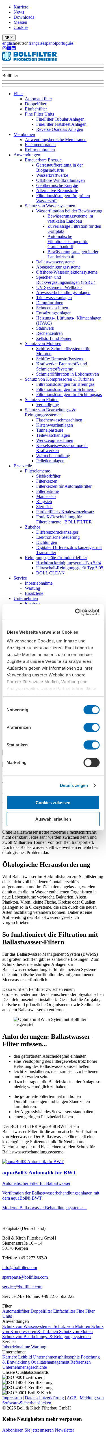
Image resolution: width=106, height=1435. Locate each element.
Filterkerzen (46, 481)
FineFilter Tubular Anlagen (60, 119)
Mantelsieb (46, 496)
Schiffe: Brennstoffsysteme (60, 358)
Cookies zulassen (53, 802)
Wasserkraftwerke (52, 175)
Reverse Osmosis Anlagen (59, 129)
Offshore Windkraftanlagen (60, 180)
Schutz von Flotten (42, 399)
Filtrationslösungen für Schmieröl (66, 389)
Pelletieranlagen (50, 460)
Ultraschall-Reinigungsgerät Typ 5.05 (69, 567)
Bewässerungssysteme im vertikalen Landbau (70, 218)
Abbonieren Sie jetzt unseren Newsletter (38, 1430)
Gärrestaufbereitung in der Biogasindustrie (59, 168)
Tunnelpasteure (49, 430)
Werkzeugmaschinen (54, 440)
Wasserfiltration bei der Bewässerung (69, 210)
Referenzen (80, 1362)
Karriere (21, 7)
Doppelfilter (35, 103)
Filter (18, 93)
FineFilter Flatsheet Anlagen (61, 124)
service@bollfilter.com (22, 1286)
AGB (72, 1397)
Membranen (24, 134)
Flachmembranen (40, 144)
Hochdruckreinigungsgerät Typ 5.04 (68, 562)
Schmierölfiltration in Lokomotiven (67, 374)
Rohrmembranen (40, 149)
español (49, 43)
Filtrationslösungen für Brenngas (65, 384)
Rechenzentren (49, 333)
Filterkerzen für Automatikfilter (64, 486)
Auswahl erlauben (53, 819)
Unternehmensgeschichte (24, 1367)
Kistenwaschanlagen (54, 425)
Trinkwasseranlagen (54, 297)
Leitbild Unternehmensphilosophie (49, 1357)
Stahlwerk (45, 328)
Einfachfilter (36, 109)
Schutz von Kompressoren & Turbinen (59, 379)
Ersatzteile (23, 465)
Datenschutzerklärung (44, 1397)
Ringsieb (44, 501)
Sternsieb (44, 506)
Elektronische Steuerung (58, 537)
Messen (20, 22)
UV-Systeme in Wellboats (59, 287)
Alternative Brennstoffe (57, 190)
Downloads (24, 17)
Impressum (12, 1397)
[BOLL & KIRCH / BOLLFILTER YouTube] (9, 48)
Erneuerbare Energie (43, 159)
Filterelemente (37, 471)
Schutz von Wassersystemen (50, 205)
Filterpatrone (47, 491)
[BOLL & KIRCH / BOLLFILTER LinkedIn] (13, 48)
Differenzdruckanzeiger (57, 532)
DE (7, 38)
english (8, 43)
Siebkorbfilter (48, 476)
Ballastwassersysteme (55, 261)
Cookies (21, 27)
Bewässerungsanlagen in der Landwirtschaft (72, 254)
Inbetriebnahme (39, 583)
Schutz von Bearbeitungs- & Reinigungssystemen (50, 412)
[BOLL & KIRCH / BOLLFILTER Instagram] (4, 48)
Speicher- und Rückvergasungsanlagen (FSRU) (65, 280)
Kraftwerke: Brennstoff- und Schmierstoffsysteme (61, 366)
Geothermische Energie (57, 185)
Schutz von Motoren (43, 343)
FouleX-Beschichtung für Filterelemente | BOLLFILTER (64, 519)
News (19, 12)
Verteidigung (47, 404)
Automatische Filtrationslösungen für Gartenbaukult (67, 241)
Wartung (32, 588)
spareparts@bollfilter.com (25, 1277)
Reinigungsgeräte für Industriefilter (56, 557)
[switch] (91, 727)
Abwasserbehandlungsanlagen (63, 292)
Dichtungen (46, 542)
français (35, 43)
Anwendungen (27, 154)
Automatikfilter (38, 98)
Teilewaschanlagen (53, 435)
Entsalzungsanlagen (54, 312)
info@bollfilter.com (19, 1267)
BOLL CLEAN (50, 572)
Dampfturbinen (49, 302)
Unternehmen (26, 598)
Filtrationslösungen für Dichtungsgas (69, 394)
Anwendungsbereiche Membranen (55, 139)
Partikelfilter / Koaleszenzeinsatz (65, 511)
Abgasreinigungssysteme (58, 267)
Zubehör (32, 527)
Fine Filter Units (39, 114)
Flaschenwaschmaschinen (59, 420)
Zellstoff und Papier (54, 338)
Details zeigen (74, 785)
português (64, 43)
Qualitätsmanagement (50, 1362)
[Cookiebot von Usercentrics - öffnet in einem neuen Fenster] (75, 612)
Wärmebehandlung (53, 455)
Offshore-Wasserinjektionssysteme (67, 272)
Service (20, 578)
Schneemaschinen (52, 307)
